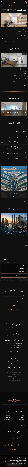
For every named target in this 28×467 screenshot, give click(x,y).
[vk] (21, 445)
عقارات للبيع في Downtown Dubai (14, 329)
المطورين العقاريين (19, 411)
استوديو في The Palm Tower (14, 347)
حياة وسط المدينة (14, 354)
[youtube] (25, 445)
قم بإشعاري (14, 275)
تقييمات (22, 415)
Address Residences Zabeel (14, 372)
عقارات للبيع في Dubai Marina (14, 327)
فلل (9, 413)
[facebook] (5, 445)
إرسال (14, 305)
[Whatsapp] (15, 445)
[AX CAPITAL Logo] (14, 2)
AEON (14, 378)
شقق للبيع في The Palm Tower (14, 345)
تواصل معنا (21, 419)
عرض (24, 240)
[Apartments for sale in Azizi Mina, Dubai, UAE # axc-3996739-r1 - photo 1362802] (14, 60)
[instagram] (18, 445)
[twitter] (8, 445)
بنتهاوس (8, 411)
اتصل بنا (14, 449)
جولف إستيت (14, 356)
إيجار (23, 409)
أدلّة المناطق (7, 419)
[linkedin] (12, 445)
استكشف (14, 196)
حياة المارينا (14, 358)
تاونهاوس (8, 415)
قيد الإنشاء (7, 417)
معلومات (24, 465)
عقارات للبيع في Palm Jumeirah (14, 331)
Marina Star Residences (14, 376)
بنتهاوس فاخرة (14, 363)
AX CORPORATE (20, 413)
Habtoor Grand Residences (14, 380)
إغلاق (4, 461)
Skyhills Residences (14, 374)
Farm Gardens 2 (14, 370)
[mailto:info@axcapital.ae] (3, 445)
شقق (8, 409)
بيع (9, 421)
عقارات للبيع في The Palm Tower (14, 343)
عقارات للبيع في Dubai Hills (14, 334)
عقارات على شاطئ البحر (14, 361)
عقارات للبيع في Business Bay (14, 336)
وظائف (22, 417)
